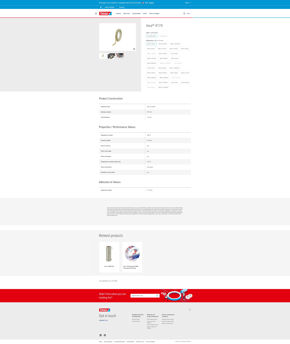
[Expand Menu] (96, 13)
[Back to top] (189, 309)
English (151, 3)
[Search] (184, 13)
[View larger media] (134, 49)
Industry (122, 7)
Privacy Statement (108, 341)
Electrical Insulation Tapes (168, 321)
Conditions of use (140, 341)
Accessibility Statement (119, 341)
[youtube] (104, 336)
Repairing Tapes (136, 319)
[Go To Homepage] (100, 7)
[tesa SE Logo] (105, 13)
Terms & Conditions (150, 341)
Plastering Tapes (136, 321)
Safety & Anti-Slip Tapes (167, 323)
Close (187, 3)
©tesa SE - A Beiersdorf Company (183, 341)
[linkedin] (100, 336)
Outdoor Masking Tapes (152, 324)
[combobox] (143, 296)
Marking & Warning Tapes (168, 319)
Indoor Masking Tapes (152, 319)
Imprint (100, 341)
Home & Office (109, 7)
